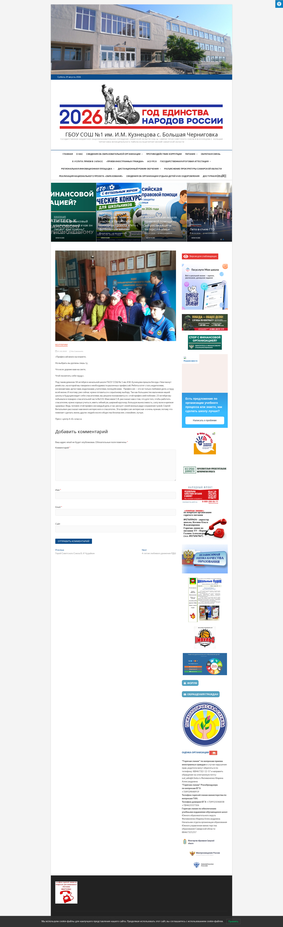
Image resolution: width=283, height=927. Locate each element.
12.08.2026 (60, 233)
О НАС (79, 154)
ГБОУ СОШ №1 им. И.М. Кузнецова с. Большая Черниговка (141, 134)
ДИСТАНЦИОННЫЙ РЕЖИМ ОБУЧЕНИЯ (138, 168)
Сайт (57, 523)
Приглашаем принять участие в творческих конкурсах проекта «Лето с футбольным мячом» (164, 223)
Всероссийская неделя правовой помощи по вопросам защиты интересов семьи (206, 223)
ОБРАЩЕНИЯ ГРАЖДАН (202, 694)
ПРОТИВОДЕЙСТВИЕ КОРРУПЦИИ (164, 154)
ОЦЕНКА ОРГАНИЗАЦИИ (195, 752)
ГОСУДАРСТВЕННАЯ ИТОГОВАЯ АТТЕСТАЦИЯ (184, 161)
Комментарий (62, 447)
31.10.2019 (62, 351)
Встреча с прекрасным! (71, 229)
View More (59, 238)
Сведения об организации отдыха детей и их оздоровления (162, 176)
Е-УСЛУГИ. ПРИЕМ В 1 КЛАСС (87, 161)
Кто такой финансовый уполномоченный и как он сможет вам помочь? (118, 225)
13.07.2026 (150, 233)
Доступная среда (213, 176)
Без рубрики (61, 345)
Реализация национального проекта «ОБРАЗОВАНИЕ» (91, 176)
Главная (68, 154)
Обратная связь (210, 154)
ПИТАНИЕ (190, 154)
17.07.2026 (105, 233)
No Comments (75, 233)
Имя (58, 490)
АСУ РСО (152, 161)
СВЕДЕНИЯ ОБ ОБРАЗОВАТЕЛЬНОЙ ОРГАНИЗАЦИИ (113, 154)
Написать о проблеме (205, 420)
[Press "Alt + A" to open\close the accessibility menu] (279, 4)
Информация (60, 224)
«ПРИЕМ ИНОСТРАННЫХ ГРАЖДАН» (125, 161)
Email (58, 507)
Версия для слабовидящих (202, 256)
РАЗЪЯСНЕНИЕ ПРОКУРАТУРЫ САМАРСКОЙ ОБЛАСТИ (193, 168)
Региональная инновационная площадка (86, 168)
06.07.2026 (196, 233)
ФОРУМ (192, 683)
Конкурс (148, 212)
